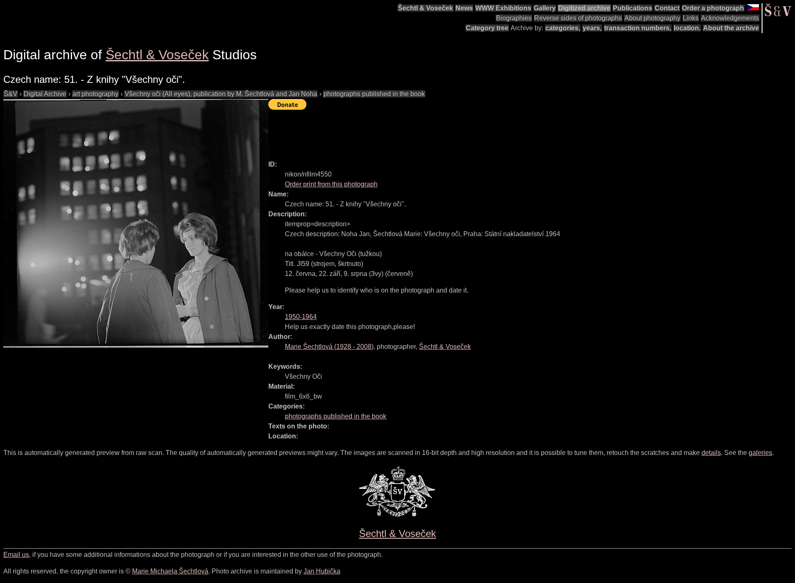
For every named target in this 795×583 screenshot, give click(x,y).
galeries (760, 452)
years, (592, 27)
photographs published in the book (374, 93)
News (464, 8)
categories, (562, 27)
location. (687, 27)
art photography (95, 93)
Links (691, 18)
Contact (667, 8)
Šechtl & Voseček (425, 8)
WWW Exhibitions (503, 8)
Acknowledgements (730, 18)
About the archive (731, 27)
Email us (16, 554)
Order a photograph (713, 8)
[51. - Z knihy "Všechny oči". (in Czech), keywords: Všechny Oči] (135, 223)
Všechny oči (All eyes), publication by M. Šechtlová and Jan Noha (221, 93)
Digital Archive (45, 93)
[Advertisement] (419, 131)
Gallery (545, 8)
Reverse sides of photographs (578, 18)
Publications (632, 8)
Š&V (10, 93)
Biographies (514, 18)
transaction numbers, (637, 27)
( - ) (329, 346)
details (711, 452)
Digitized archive (584, 8)
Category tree (487, 27)
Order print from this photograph (331, 184)
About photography (652, 18)
